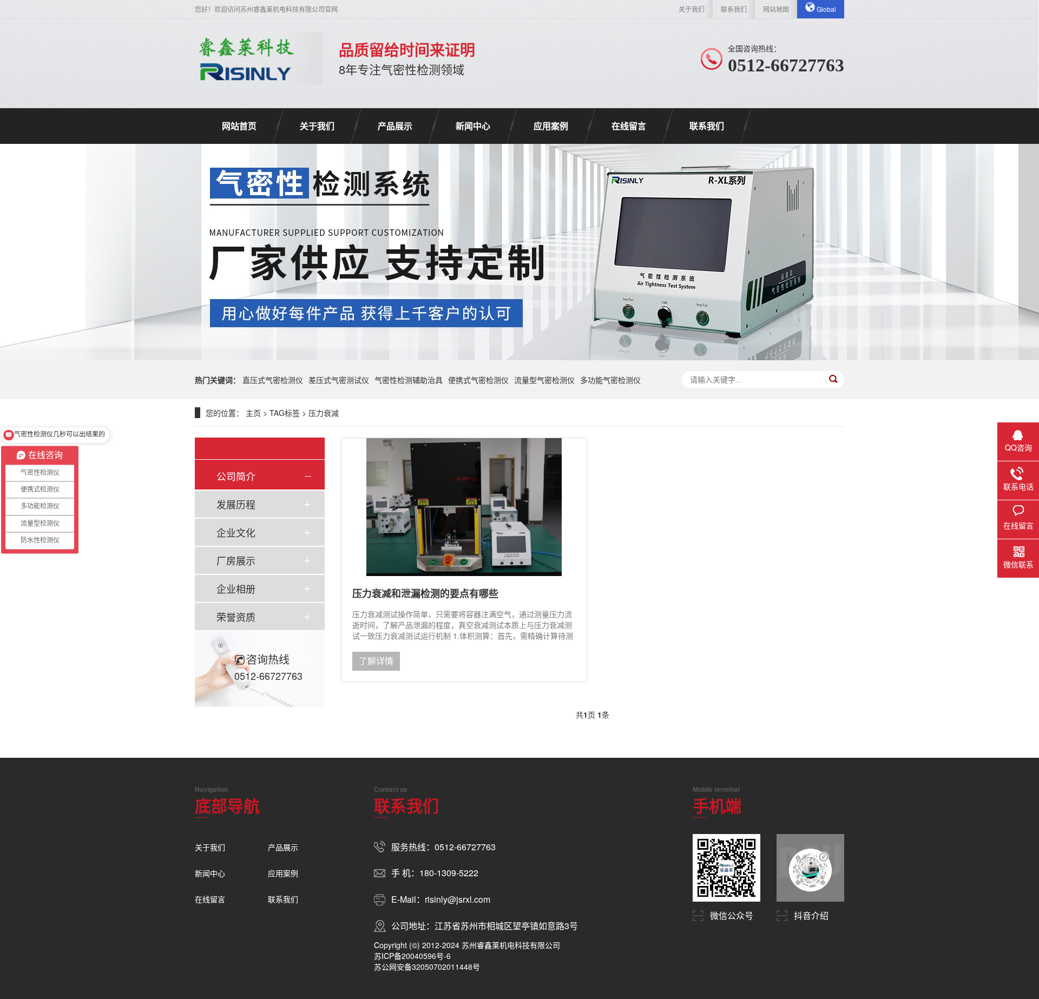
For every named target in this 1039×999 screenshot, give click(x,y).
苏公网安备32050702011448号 (427, 966)
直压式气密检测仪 (272, 379)
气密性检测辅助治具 (408, 379)
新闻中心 (473, 126)
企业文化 (235, 532)
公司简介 (235, 476)
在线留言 (628, 126)
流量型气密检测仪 (544, 379)
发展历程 (235, 504)
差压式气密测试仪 (338, 379)
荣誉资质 (235, 617)
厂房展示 (235, 560)
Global (825, 9)
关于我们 (692, 9)
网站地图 (776, 9)
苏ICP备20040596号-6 (412, 955)
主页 (253, 412)
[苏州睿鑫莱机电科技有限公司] (245, 58)
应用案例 (551, 126)
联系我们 (734, 9)
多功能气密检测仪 (610, 379)
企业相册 (235, 588)
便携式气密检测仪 (478, 379)
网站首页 (239, 126)
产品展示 (395, 126)
